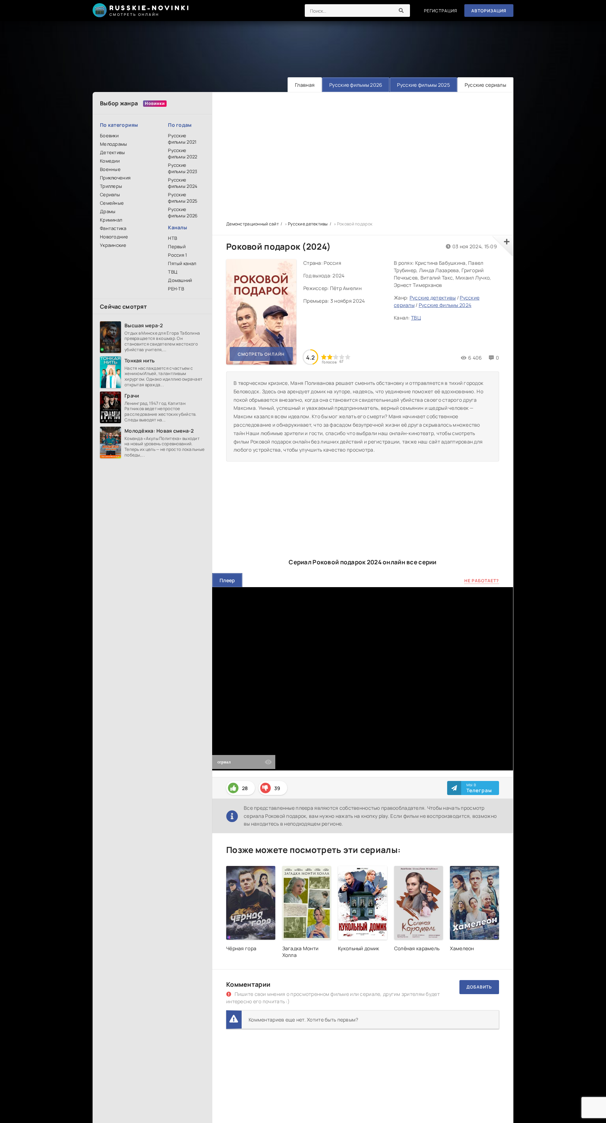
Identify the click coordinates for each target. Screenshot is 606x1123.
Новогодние (114, 237)
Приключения (115, 178)
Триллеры (111, 186)
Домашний (180, 280)
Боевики (109, 135)
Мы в (479, 788)
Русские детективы (433, 297)
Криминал (111, 220)
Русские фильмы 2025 (423, 84)
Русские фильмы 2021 (182, 138)
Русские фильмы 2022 (182, 153)
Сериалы (110, 194)
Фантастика (113, 228)
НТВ (172, 238)
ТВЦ (172, 272)
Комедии (110, 161)
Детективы (112, 152)
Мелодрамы (113, 144)
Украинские (113, 245)
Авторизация (488, 11)
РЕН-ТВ (176, 288)
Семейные (112, 203)
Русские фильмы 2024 (182, 183)
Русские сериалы (485, 84)
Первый (177, 246)
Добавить (479, 987)
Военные (110, 169)
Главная (305, 84)
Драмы (107, 211)
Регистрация (440, 11)
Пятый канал (182, 263)
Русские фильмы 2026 (355, 84)
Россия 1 (177, 255)
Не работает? (481, 581)
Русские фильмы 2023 (182, 168)
